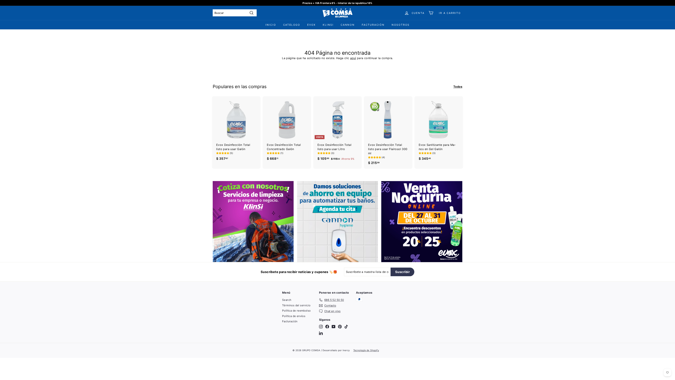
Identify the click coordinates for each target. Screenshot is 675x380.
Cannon (348, 24)
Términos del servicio (296, 305)
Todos (457, 86)
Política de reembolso (296, 310)
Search (286, 300)
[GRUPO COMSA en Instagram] (321, 326)
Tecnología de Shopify (366, 350)
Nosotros (401, 24)
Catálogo (291, 24)
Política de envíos (293, 316)
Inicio (270, 24)
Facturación (373, 24)
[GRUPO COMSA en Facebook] (327, 326)
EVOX (311, 24)
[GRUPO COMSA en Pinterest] (340, 326)
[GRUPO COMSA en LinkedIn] (321, 333)
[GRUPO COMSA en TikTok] (346, 326)
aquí (353, 58)
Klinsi (328, 24)
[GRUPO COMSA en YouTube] (333, 326)
